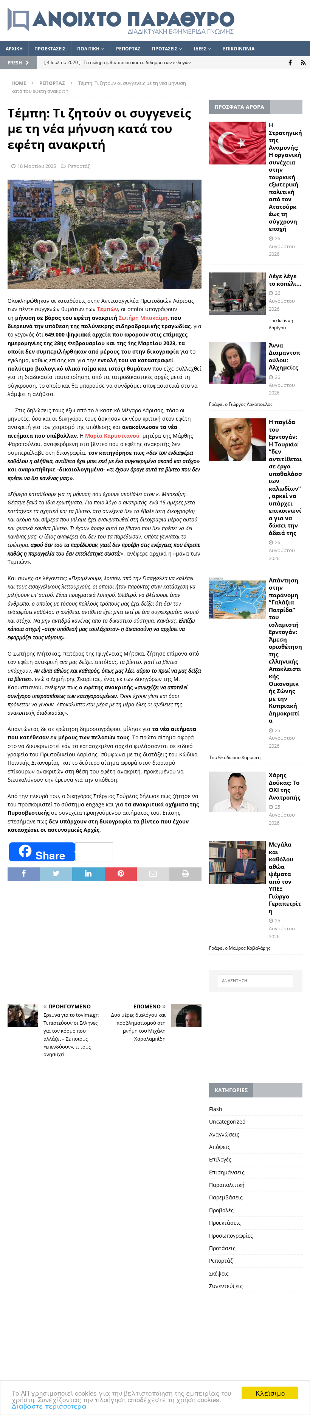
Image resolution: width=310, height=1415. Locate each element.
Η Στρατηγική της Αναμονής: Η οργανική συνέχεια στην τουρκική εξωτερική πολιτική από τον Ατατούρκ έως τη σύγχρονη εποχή (285, 176)
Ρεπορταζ (128, 48)
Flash (215, 1109)
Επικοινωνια (238, 48)
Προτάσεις (222, 1248)
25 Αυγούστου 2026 (282, 738)
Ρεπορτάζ (79, 166)
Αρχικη (14, 48)
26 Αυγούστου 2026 (282, 246)
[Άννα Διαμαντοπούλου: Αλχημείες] (237, 363)
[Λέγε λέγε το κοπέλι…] (237, 293)
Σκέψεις (219, 1273)
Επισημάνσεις (227, 1172)
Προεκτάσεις (225, 1222)
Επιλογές (220, 1159)
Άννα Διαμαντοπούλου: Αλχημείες (284, 356)
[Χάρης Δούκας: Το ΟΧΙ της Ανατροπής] (237, 792)
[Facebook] (290, 62)
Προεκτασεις (49, 48)
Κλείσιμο (270, 1393)
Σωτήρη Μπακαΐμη (143, 317)
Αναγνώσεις (224, 1134)
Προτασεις (164, 48)
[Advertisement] (105, 943)
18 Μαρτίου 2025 (36, 166)
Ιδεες (200, 48)
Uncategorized (227, 1121)
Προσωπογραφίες (231, 1235)
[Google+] (303, 62)
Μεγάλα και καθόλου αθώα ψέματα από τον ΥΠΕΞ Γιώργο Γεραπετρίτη (285, 878)
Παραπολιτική (227, 1184)
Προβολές (221, 1210)
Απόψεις (219, 1146)
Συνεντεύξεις (226, 1286)
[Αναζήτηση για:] (256, 980)
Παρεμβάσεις (226, 1197)
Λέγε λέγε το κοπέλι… (285, 279)
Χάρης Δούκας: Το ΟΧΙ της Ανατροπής (284, 786)
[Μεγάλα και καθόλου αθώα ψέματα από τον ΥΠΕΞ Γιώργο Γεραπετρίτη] (237, 862)
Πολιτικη (88, 48)
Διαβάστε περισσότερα (49, 1405)
